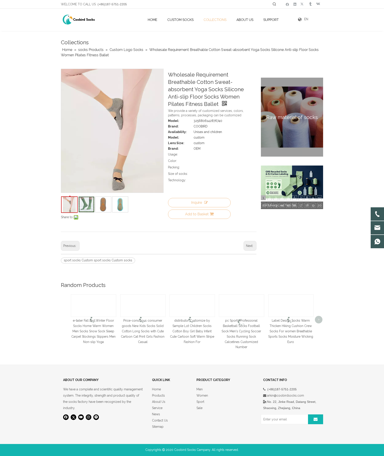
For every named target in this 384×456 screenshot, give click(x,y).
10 (319, 198)
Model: (173, 121)
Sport (200, 402)
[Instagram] (88, 417)
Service (157, 408)
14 (282, 205)
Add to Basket (197, 214)
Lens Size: (176, 143)
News (156, 414)
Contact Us (160, 420)
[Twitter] (302, 4)
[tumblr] (310, 4)
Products (158, 395)
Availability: (177, 132)
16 (294, 205)
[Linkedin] (295, 4)
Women (202, 395)
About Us (158, 402)
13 (275, 205)
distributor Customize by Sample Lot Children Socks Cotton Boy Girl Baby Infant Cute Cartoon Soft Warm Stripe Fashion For (192, 331)
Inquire (196, 202)
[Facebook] (287, 4)
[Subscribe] (315, 419)
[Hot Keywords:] (274, 4)
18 (307, 205)
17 (300, 205)
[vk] (317, 4)
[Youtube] (81, 417)
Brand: (173, 126)
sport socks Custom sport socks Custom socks (98, 260)
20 (319, 205)
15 (288, 205)
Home (156, 389)
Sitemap (158, 426)
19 (313, 205)
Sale (199, 408)
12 (269, 205)
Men (199, 389)
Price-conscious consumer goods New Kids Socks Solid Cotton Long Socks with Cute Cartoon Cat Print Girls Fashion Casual (142, 331)
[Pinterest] (96, 417)
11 (263, 205)
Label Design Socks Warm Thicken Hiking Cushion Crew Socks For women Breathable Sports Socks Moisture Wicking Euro (290, 331)
